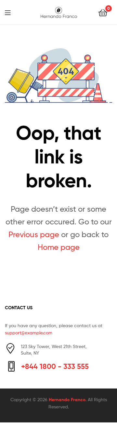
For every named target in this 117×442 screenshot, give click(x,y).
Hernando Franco (67, 400)
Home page (59, 247)
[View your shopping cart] (102, 12)
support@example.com (28, 332)
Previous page (33, 234)
